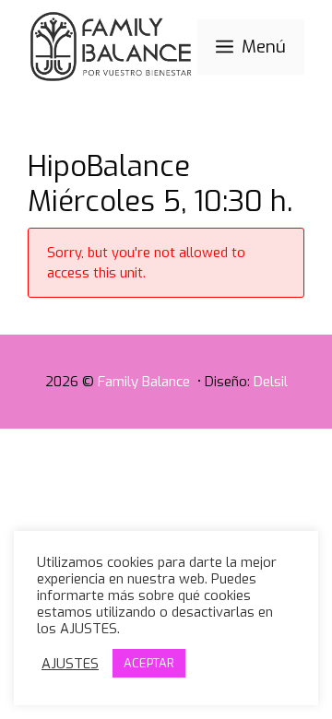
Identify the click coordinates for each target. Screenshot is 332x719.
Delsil (271, 381)
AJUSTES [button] (70, 663)
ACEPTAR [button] (149, 663)
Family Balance (146, 381)
